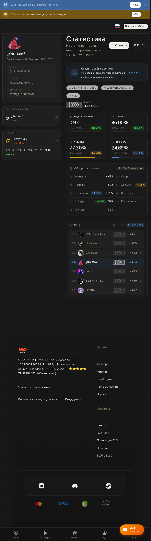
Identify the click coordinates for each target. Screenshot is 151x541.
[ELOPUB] (22, 350)
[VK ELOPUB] (41, 485)
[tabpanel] (107, 166)
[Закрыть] (145, 4)
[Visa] (63, 504)
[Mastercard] (38, 504)
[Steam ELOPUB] (108, 485)
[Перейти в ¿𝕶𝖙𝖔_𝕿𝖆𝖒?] (56, 118)
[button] (117, 26)
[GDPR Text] (112, 504)
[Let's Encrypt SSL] (87, 504)
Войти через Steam (135, 26)
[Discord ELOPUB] (75, 485)
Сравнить (121, 45)
